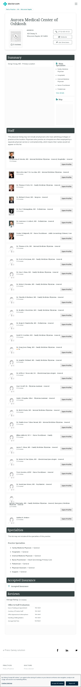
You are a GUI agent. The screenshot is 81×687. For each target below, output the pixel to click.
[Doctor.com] (11, 4)
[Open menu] (76, 4)
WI (18, 9)
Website (64, 37)
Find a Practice (11, 9)
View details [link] (60, 93)
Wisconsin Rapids (26, 9)
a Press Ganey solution (14, 650)
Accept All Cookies (57, 683)
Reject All (72, 683)
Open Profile (66, 164)
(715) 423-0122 (64, 31)
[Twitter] (76, 650)
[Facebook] (57, 650)
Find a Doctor (29, 669)
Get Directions (64, 42)
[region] (40, 681)
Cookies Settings (7, 683)
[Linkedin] (67, 650)
